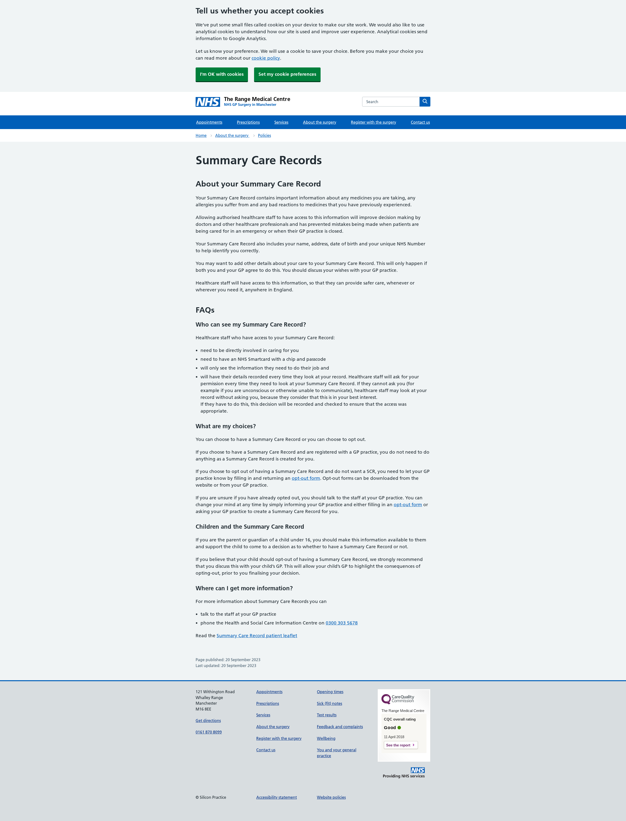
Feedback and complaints (340, 726)
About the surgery (319, 122)
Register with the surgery (373, 122)
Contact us (420, 122)
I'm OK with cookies (222, 74)
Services (281, 122)
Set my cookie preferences (287, 74)
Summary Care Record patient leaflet (257, 635)
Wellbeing (326, 738)
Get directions (208, 720)
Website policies (331, 797)
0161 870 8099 (209, 732)
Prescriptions (248, 122)
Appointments (209, 122)
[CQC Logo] (397, 703)
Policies (264, 135)
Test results (326, 714)
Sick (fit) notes (329, 703)
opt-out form (306, 478)
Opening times (330, 691)
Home (201, 135)
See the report (398, 745)
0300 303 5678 (342, 623)
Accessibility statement (276, 797)
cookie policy (266, 58)
